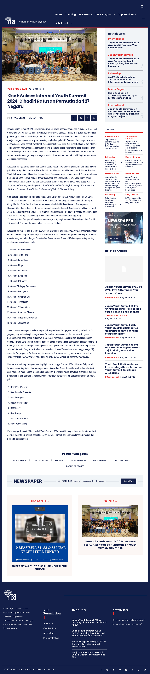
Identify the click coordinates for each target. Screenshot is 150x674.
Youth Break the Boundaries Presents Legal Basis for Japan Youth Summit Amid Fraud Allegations (123, 368)
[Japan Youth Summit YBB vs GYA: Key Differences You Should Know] (124, 269)
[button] (142, 6)
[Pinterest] (87, 118)
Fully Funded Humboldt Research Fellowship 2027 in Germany (113, 202)
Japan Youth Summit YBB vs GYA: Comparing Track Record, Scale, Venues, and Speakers (123, 62)
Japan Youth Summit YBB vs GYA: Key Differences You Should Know (123, 45)
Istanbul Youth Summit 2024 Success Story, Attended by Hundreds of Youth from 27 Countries (110, 544)
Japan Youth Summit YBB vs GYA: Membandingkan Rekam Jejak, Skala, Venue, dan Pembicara (134, 183)
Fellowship (114, 73)
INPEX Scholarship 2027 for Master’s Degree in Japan (133, 200)
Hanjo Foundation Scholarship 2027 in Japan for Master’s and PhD (122, 95)
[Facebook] (74, 118)
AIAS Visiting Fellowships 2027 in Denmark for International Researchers (123, 80)
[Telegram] (126, 670)
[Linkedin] (113, 670)
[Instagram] (107, 670)
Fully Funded (131, 195)
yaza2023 (20, 118)
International (116, 39)
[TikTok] (132, 670)
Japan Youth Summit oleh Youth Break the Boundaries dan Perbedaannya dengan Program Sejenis (124, 112)
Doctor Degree (116, 89)
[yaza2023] (9, 118)
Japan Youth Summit (120, 55)
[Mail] (119, 670)
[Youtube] (144, 670)
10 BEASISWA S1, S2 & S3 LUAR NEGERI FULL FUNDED (40, 568)
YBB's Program (17, 89)
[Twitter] (81, 118)
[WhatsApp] (94, 118)
